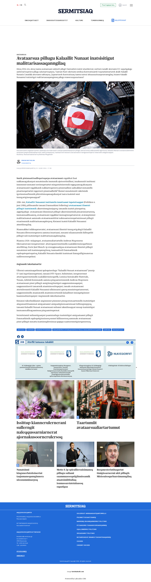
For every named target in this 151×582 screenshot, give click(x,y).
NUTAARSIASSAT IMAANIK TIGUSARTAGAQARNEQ (94, 537)
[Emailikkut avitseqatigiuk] (22, 336)
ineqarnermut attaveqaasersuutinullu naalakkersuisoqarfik (77, 330)
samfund (107, 330)
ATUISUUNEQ (22, 551)
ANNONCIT (21, 556)
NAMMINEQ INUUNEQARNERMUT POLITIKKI (92, 521)
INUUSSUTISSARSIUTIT (57, 20)
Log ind (124, 5)
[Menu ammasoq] (130, 5)
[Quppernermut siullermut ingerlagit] (75, 11)
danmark (30, 330)
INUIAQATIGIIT (32, 20)
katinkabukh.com (78, 571)
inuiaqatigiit (118, 330)
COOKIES (80, 541)
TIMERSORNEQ (97, 20)
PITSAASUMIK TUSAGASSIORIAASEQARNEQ (92, 525)
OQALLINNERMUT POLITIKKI (87, 529)
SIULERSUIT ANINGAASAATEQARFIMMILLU (91, 513)
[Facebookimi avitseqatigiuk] (18, 336)
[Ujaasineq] (25, 5)
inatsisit (21, 330)
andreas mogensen (43, 330)
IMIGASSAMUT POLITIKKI (86, 533)
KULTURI (79, 20)
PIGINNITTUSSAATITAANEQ (86, 517)
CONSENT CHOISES (83, 545)
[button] (127, 342)
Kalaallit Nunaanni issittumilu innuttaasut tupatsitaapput (55, 202)
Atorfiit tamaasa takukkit (40, 342)
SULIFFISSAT (120, 20)
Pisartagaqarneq (108, 5)
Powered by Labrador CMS (75, 579)
